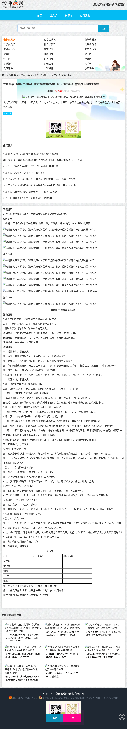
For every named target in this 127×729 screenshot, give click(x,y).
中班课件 (48, 68)
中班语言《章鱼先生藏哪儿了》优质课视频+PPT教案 (30, 166)
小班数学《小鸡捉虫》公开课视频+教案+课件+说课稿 (30, 153)
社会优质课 (50, 44)
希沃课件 (8, 63)
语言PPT (48, 58)
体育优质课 (50, 49)
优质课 (53, 15)
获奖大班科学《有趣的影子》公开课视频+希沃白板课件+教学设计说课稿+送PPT (22, 678)
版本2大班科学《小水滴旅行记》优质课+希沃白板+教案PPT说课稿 (62, 633)
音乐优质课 (90, 44)
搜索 (103, 28)
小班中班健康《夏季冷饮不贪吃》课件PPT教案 (27, 198)
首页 (39, 15)
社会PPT (89, 58)
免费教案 (85, 15)
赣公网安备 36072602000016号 (58, 698)
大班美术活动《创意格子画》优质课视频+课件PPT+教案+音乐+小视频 (39, 185)
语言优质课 (50, 39)
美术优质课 (9, 49)
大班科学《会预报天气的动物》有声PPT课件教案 (63, 675)
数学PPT (89, 54)
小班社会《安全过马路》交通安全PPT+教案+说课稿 (30, 191)
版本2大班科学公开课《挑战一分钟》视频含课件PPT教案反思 (22, 656)
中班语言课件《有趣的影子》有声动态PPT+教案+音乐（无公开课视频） (40, 179)
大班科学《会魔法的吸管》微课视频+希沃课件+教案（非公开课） (103, 656)
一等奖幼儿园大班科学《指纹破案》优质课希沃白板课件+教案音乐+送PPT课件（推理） (22, 637)
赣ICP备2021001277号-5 (24, 698)
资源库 (68, 15)
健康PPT (48, 54)
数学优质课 (90, 39)
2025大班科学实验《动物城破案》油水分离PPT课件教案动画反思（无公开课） (44, 160)
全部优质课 (9, 39)
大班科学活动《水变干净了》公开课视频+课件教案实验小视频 (103, 633)
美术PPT (89, 63)
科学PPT (8, 58)
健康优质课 (90, 49)
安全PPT (8, 54)
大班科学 (7, 113)
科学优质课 (9, 44)
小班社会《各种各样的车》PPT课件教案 (24, 172)
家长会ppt (49, 63)
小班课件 (89, 68)
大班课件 (8, 68)
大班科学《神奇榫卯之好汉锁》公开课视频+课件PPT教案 (63, 656)
